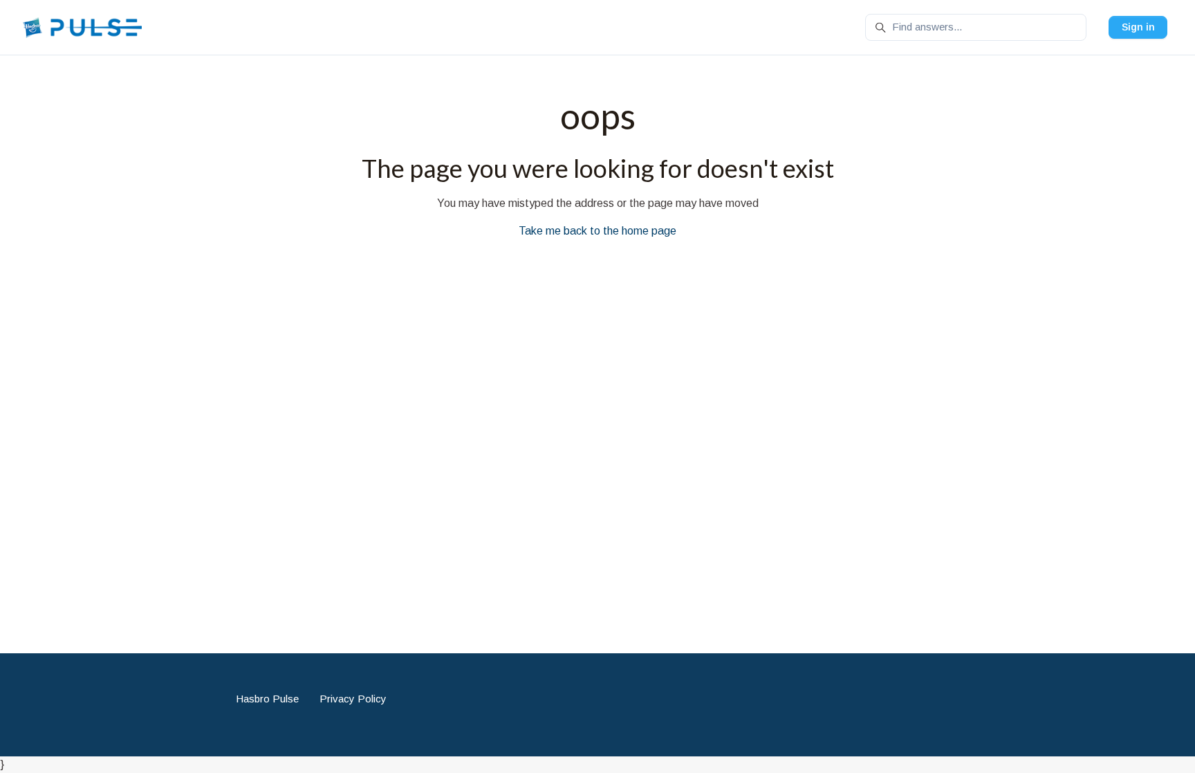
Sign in (1138, 27)
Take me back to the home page (597, 231)
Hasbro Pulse (267, 698)
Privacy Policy (353, 698)
